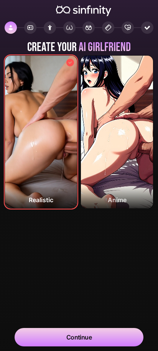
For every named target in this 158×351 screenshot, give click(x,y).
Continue (79, 337)
